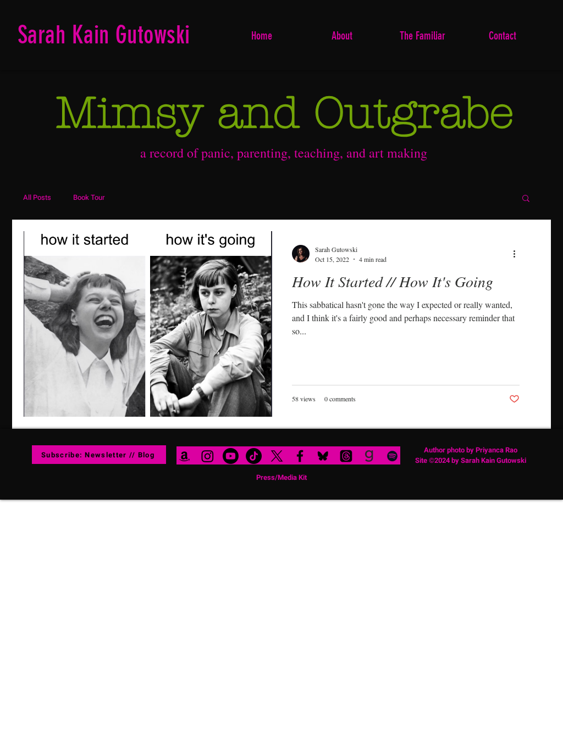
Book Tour (89, 197)
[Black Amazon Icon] (184, 456)
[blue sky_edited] (323, 456)
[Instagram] (208, 456)
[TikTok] (254, 456)
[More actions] (518, 253)
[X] (277, 456)
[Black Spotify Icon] (392, 456)
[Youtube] (231, 456)
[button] (526, 199)
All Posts (37, 197)
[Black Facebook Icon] (300, 456)
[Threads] (346, 456)
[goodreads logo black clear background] (369, 456)
